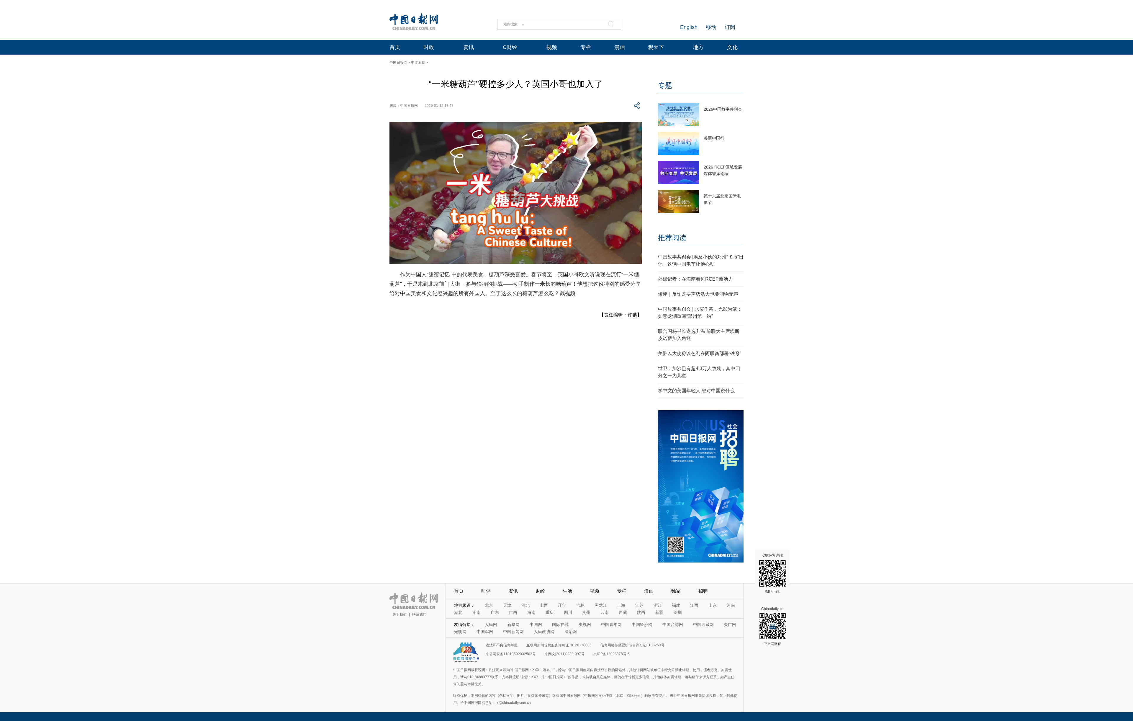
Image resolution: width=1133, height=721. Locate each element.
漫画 (619, 47)
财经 (540, 591)
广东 (495, 612)
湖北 (458, 612)
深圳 (678, 612)
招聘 (703, 591)
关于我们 (399, 614)
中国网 (536, 624)
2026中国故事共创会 (723, 109)
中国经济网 (642, 624)
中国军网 (485, 631)
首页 (394, 47)
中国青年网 (611, 624)
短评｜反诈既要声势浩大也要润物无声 (698, 294)
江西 (694, 605)
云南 (604, 612)
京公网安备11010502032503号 (511, 654)
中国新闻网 (513, 631)
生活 (567, 591)
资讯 (468, 47)
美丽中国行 (714, 138)
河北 (525, 605)
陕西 (641, 612)
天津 (507, 605)
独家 (676, 591)
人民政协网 (544, 631)
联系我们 (419, 614)
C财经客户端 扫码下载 (772, 573)
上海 (621, 605)
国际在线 (560, 624)
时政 (428, 47)
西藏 (623, 612)
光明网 (460, 631)
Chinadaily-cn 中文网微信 (772, 626)
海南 (531, 612)
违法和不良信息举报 (502, 645)
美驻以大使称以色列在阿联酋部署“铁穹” (699, 353)
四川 (568, 612)
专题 (665, 85)
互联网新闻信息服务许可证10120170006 (559, 645)
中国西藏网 (703, 624)
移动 (711, 27)
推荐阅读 (672, 238)
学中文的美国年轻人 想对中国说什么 (696, 390)
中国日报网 (398, 63)
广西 (513, 612)
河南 (731, 605)
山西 (544, 605)
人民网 (491, 624)
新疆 (659, 612)
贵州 (586, 612)
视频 (551, 47)
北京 (489, 605)
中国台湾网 (672, 624)
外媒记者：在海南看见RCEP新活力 (695, 279)
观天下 (656, 47)
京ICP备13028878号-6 (611, 654)
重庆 (550, 612)
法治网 (570, 631)
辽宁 (562, 605)
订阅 (730, 27)
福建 (676, 605)
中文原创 (418, 63)
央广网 (730, 624)
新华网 (513, 624)
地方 (698, 47)
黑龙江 (601, 605)
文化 (732, 47)
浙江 (658, 605)
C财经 (510, 47)
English (689, 27)
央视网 (585, 624)
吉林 (580, 605)
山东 (712, 605)
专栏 (585, 47)
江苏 (639, 605)
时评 (486, 591)
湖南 (476, 612)
